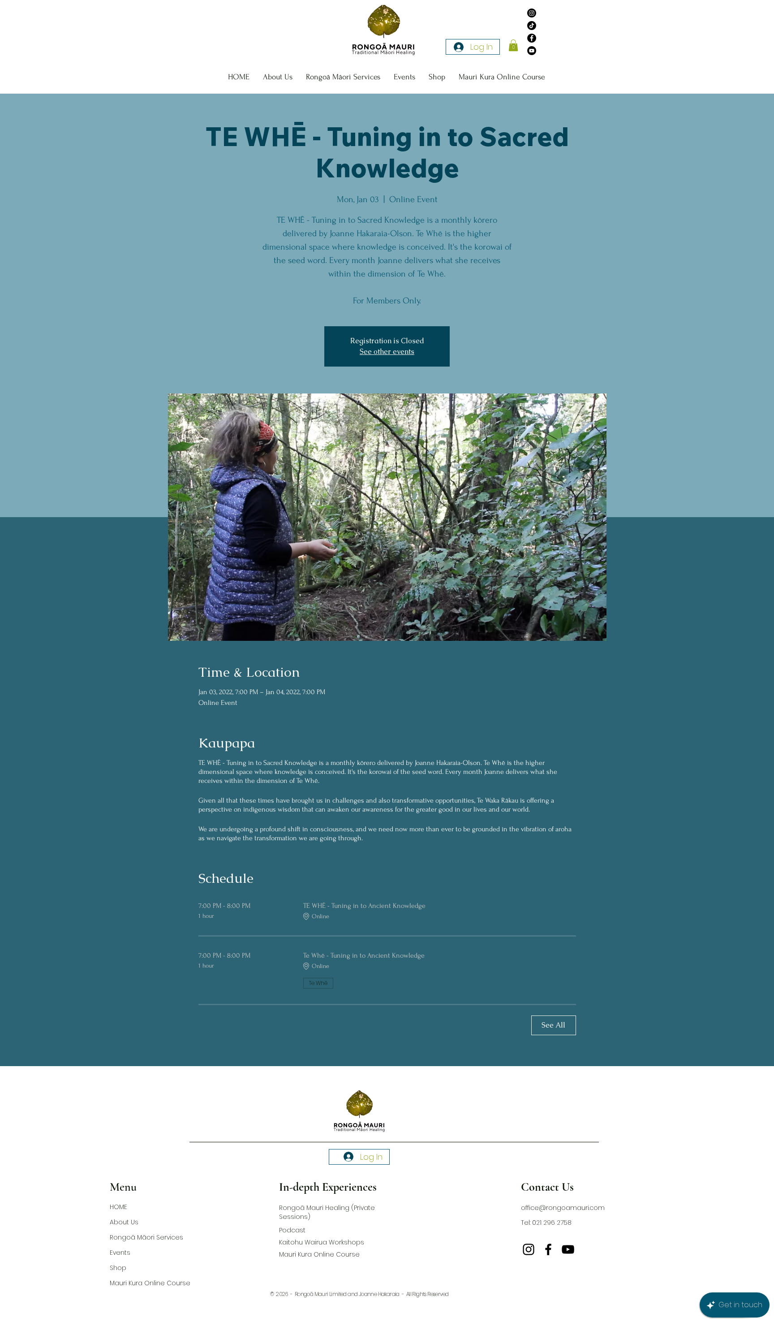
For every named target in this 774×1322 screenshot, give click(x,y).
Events (120, 1252)
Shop (118, 1267)
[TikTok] (531, 25)
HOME (118, 1206)
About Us (124, 1222)
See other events (387, 351)
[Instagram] (531, 13)
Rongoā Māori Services (146, 1237)
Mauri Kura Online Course (146, 1283)
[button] (513, 45)
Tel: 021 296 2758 (546, 1222)
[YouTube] (531, 50)
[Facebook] (531, 38)
